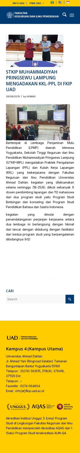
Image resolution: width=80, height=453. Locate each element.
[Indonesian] (68, 3)
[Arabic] (52, 3)
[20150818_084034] (34, 51)
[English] (60, 3)
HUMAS (31, 96)
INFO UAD (18, 3)
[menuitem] (18, 3)
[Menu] (72, 15)
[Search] (62, 15)
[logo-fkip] (33, 15)
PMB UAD (35, 3)
